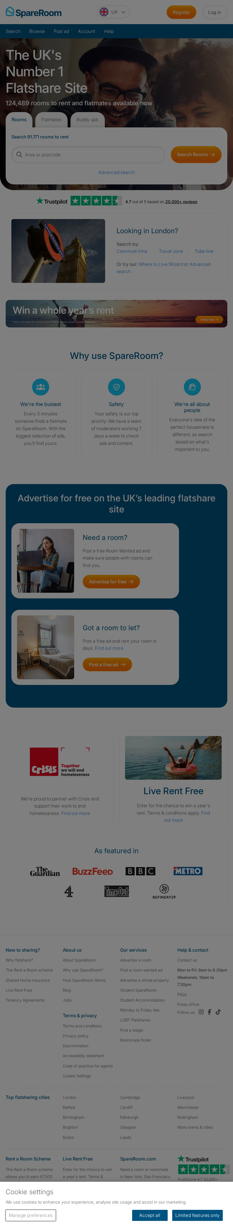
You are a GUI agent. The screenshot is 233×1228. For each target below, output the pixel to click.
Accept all (150, 1215)
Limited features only (197, 1215)
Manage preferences (31, 1215)
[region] (116, 1205)
